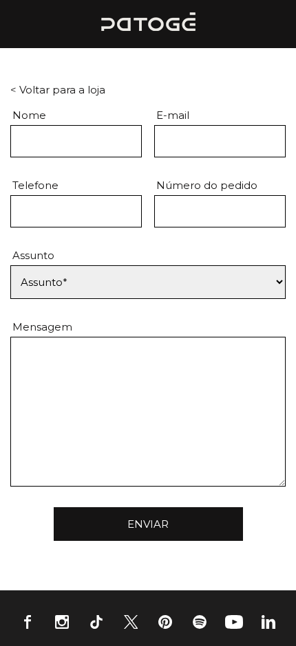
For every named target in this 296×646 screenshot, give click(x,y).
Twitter (131, 622)
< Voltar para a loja (57, 89)
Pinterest (165, 622)
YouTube (234, 622)
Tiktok (96, 622)
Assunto (33, 255)
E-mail (172, 115)
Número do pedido (206, 185)
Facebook (27, 622)
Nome (29, 115)
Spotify (199, 622)
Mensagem (42, 326)
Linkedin (268, 622)
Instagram (62, 622)
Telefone (35, 185)
